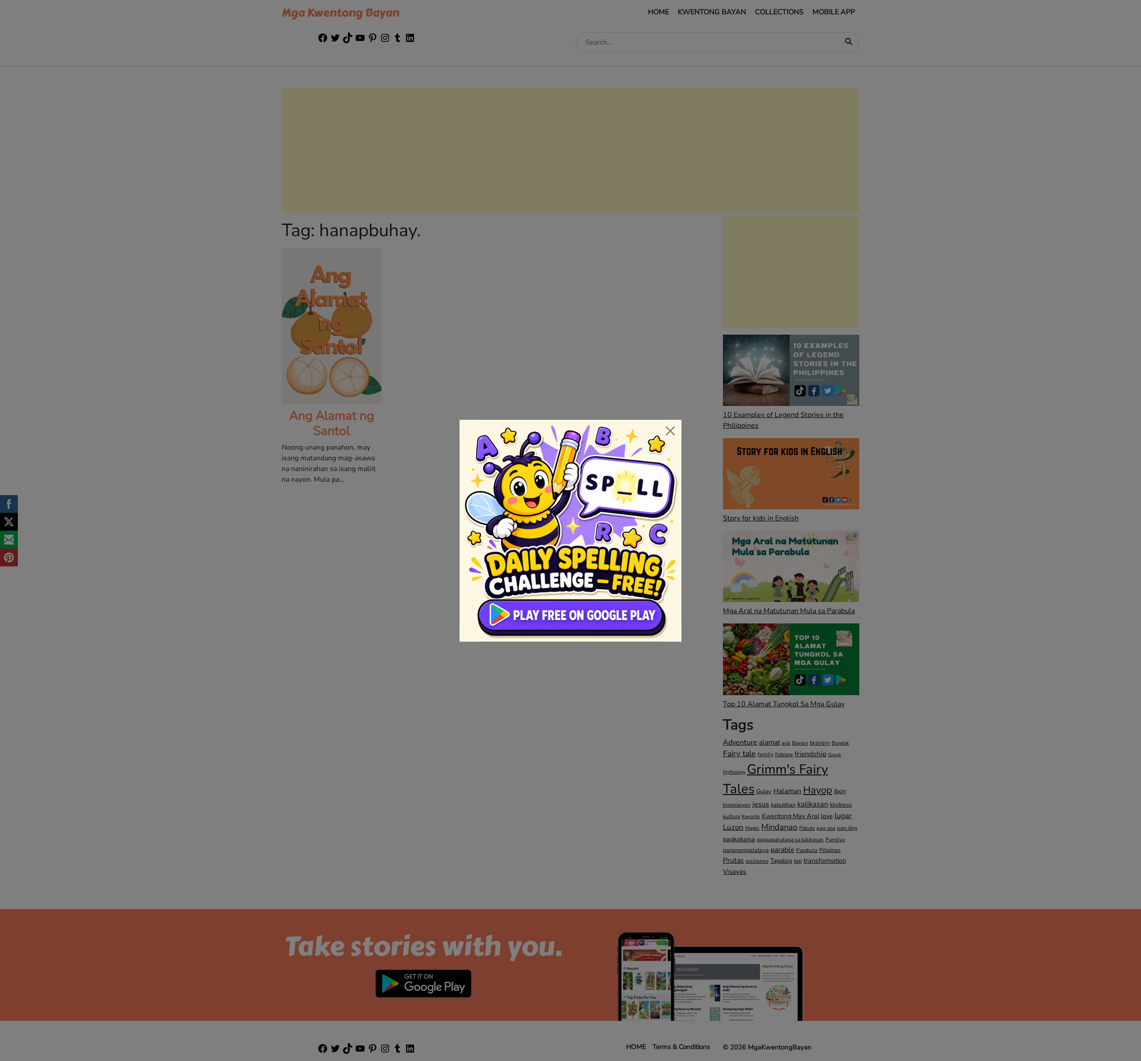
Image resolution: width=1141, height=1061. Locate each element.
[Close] (670, 431)
